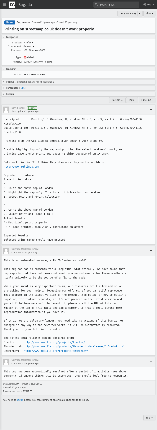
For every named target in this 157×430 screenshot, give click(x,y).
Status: (18, 74)
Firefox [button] (28, 42)
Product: (17, 42)
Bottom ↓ (117, 100)
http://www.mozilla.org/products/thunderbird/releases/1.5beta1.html (74, 346)
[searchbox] (116, 5)
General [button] (29, 46)
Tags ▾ (132, 100)
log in (20, 399)
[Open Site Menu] (5, 5)
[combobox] (116, 5)
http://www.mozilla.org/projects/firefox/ (54, 342)
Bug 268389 (23, 22)
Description (17, 111)
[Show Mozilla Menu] (12, 5)
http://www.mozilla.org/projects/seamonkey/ (56, 350)
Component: (15, 46)
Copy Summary (128, 13)
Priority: (17, 61)
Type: (19, 57)
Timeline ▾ (147, 100)
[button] (148, 5)
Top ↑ (149, 417)
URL (23, 88)
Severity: (38, 61)
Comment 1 (17, 252)
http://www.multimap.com (21, 166)
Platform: (16, 50)
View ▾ (149, 13)
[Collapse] (151, 110)
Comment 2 (17, 363)
